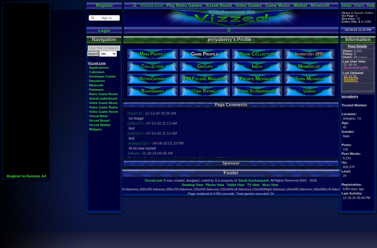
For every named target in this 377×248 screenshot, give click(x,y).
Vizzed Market (99, 125)
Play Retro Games (184, 5)
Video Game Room (103, 111)
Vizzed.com (151, 5)
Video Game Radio (103, 107)
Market (300, 5)
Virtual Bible (98, 116)
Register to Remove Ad (26, 176)
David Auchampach (254, 180)
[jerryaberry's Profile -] (231, 25)
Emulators (97, 81)
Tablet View (235, 185)
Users (359, 6)
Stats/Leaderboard (103, 98)
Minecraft (320, 5)
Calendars (97, 72)
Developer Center (102, 76)
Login (104, 30)
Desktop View (192, 185)
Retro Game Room (103, 94)
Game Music (277, 5)
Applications (99, 67)
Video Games (248, 5)
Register (104, 5)
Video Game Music (103, 103)
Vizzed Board (219, 5)
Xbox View (270, 185)
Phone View (215, 185)
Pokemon (96, 89)
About (346, 6)
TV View (253, 185)
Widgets (95, 129)
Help (371, 6)
